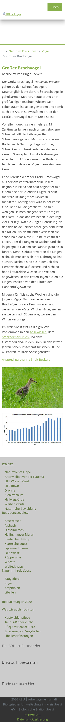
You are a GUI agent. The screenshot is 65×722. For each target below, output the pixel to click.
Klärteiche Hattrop (17, 539)
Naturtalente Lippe (18, 472)
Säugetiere (12, 578)
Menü (56, 7)
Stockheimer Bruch (16, 337)
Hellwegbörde (14, 499)
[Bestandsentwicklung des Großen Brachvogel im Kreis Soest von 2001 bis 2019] (32, 429)
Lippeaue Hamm (16, 548)
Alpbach (10, 525)
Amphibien (12, 587)
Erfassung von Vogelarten (22, 631)
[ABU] (3, 51)
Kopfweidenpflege (17, 617)
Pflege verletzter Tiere (20, 626)
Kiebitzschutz (14, 495)
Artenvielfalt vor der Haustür (24, 476)
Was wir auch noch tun (18, 609)
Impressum (32, 714)
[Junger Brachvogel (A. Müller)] (32, 387)
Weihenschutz (14, 504)
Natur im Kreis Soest (23, 51)
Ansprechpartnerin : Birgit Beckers (26, 359)
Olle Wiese (12, 552)
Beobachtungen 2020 (17, 602)
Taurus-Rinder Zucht (19, 622)
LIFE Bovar (12, 485)
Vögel (46, 51)
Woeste (10, 561)
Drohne (10, 490)
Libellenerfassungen (19, 635)
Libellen (10, 592)
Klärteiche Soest (16, 543)
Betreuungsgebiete (15, 513)
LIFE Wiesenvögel (17, 481)
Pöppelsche (13, 557)
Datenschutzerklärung (32, 719)
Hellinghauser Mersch (20, 534)
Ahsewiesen (38, 332)
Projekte (8, 464)
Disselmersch (14, 530)
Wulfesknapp (14, 566)
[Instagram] (6, 690)
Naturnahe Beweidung (20, 508)
